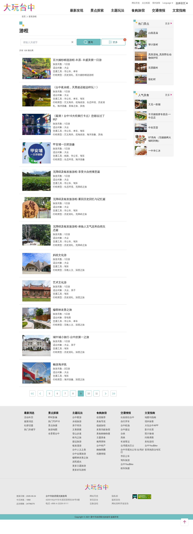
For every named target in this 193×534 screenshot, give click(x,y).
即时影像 (52, 417)
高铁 (123, 437)
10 (88, 393)
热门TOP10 (54, 421)
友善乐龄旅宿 (103, 429)
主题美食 (101, 437)
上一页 (41, 393)
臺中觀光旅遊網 (19, 7)
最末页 (114, 393)
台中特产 (101, 445)
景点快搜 (52, 425)
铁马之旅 (76, 437)
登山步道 (76, 433)
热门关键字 (29, 429)
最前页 (32, 393)
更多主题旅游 (79, 465)
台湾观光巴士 (127, 445)
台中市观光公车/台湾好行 (132, 450)
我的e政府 (135, 496)
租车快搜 (125, 468)
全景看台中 (54, 433)
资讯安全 (94, 499)
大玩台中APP (151, 425)
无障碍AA (144, 496)
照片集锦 (149, 433)
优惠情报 (101, 453)
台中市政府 (96, 487)
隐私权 (115, 495)
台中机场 (125, 425)
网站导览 (136, 2)
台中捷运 (125, 429)
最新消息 (28, 421)
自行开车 (125, 421)
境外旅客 (156, 2)
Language (167, 2)
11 (96, 393)
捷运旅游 (76, 441)
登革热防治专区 (153, 449)
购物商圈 (101, 449)
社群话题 (28, 425)
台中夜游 (76, 417)
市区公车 (125, 456)
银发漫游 (76, 445)
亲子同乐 (76, 425)
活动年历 (28, 417)
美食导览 (101, 421)
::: (128, 2)
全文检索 (146, 2)
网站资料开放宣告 (120, 503)
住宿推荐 (101, 417)
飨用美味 (101, 441)
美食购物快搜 (103, 433)
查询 (90, 42)
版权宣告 (116, 499)
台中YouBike (127, 464)
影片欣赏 (149, 429)
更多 (115, 42)
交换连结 (94, 503)
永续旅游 (76, 421)
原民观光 (76, 461)
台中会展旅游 (79, 453)
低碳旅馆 (101, 425)
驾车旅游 (125, 460)
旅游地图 (52, 429)
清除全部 (72, 42)
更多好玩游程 (79, 469)
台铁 (123, 433)
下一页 (105, 393)
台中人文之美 (79, 449)
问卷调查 (149, 437)
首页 (24, 16)
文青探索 (76, 429)
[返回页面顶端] (184, 522)
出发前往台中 (127, 417)
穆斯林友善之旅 (80, 457)
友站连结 (149, 441)
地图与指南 (150, 417)
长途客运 (125, 441)
